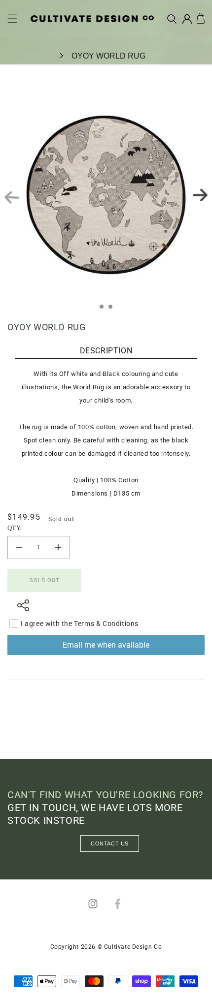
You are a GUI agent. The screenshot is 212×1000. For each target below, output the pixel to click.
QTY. (14, 527)
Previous (11, 197)
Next (200, 194)
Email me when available (106, 645)
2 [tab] (113, 309)
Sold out (45, 580)
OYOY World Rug (108, 56)
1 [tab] (104, 309)
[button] (12, 19)
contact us (110, 843)
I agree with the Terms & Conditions (80, 623)
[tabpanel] (106, 195)
